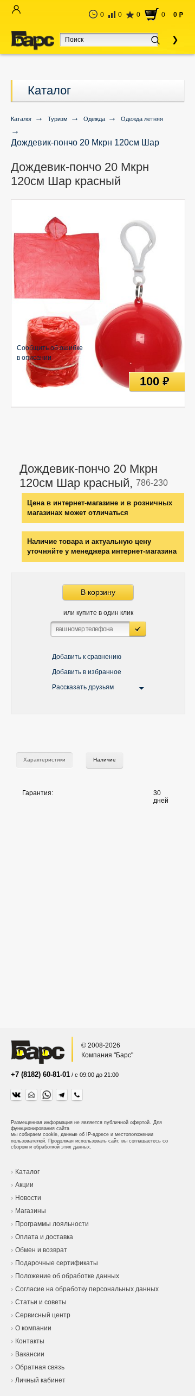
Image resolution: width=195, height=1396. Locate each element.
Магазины (30, 1211)
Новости (28, 1198)
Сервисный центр (42, 1315)
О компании (33, 1328)
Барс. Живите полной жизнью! (32, 40)
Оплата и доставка (44, 1237)
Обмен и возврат (41, 1250)
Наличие (104, 760)
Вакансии (29, 1354)
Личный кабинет (40, 1380)
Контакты (29, 1341)
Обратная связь (39, 1367)
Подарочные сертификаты (56, 1263)
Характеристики (44, 760)
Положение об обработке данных (67, 1276)
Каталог (49, 90)
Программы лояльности (52, 1224)
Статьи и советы (41, 1302)
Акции (24, 1185)
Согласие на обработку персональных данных (87, 1289)
